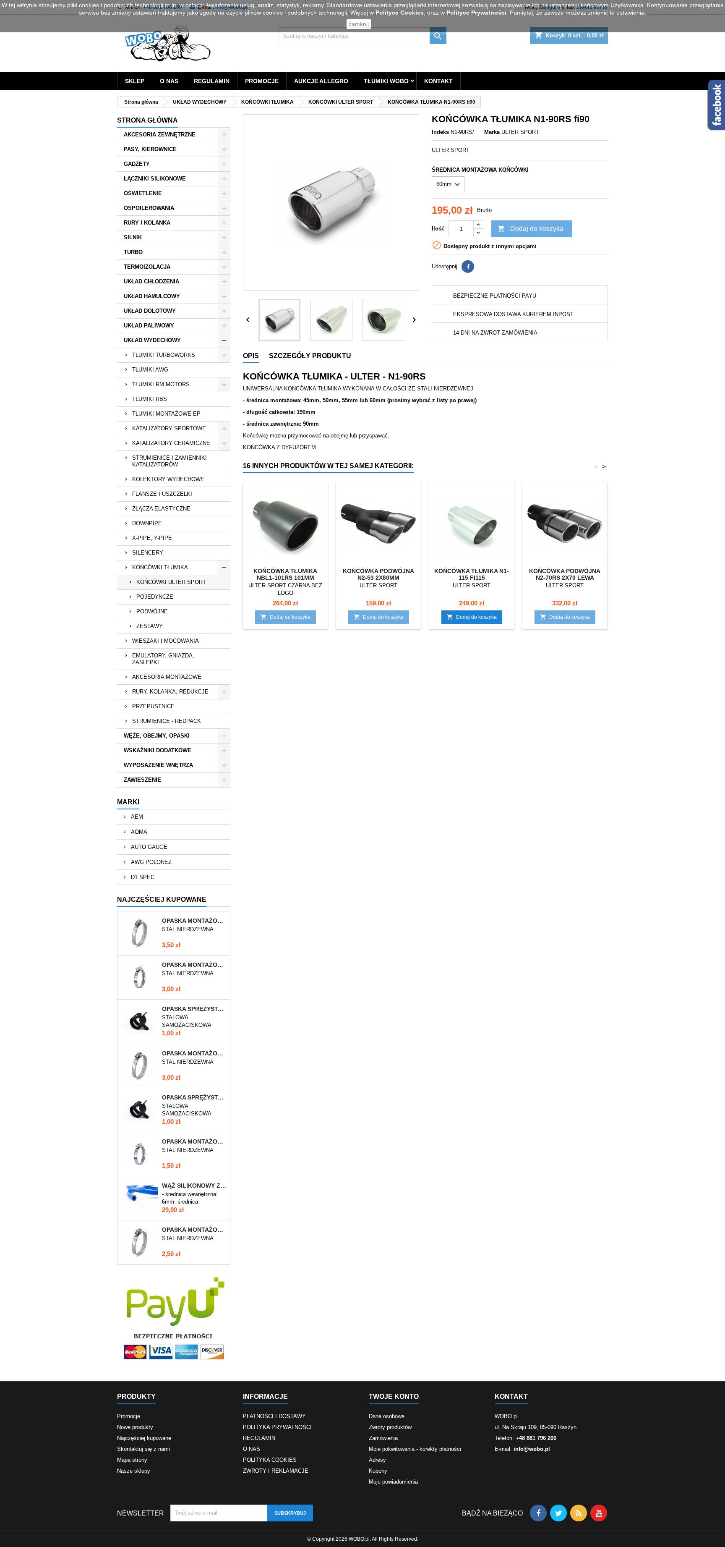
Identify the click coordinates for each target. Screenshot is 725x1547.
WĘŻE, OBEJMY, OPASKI (157, 736)
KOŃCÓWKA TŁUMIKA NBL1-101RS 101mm (285, 574)
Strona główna (147, 120)
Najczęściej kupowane (144, 1438)
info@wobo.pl (532, 1449)
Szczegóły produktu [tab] (310, 355)
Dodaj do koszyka (530, 229)
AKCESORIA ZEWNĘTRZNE (160, 134)
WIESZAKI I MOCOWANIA (165, 641)
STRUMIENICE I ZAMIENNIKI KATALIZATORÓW (169, 461)
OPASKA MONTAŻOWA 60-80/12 (194, 920)
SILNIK (133, 237)
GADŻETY (137, 164)
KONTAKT (438, 81)
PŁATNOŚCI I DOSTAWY (274, 1416)
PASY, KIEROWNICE (150, 149)
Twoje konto (394, 1396)
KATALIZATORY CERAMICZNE (171, 443)
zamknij (359, 24)
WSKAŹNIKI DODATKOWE (157, 750)
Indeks (440, 132)
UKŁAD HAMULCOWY (152, 296)
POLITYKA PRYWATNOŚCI (277, 1427)
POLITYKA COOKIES (270, 1460)
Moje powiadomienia (393, 1482)
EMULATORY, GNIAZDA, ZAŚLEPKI (163, 658)
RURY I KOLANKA (147, 223)
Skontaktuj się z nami (143, 1449)
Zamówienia (383, 1438)
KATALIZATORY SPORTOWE (169, 428)
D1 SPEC (141, 877)
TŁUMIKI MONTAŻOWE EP (166, 414)
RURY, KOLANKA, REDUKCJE (170, 691)
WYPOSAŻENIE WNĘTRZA (158, 765)
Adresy (377, 1460)
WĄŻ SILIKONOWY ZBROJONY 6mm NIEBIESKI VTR (194, 1185)
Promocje (128, 1416)
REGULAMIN (211, 81)
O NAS (169, 81)
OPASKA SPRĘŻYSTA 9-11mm (194, 1097)
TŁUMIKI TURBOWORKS (163, 355)
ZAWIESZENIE (142, 780)
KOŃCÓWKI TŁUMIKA (160, 567)
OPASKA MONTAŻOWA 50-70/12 (194, 1053)
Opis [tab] (251, 355)
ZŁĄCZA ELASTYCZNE (161, 508)
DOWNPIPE (147, 523)
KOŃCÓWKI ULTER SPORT (171, 582)
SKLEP (134, 81)
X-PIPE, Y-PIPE (152, 538)
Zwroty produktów (390, 1427)
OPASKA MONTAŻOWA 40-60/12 (194, 1229)
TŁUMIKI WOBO (386, 81)
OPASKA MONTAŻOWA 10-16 (194, 1141)
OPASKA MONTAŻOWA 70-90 (194, 964)
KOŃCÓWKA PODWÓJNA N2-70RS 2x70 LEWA (564, 574)
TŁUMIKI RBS (149, 399)
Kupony (378, 1471)
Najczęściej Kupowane (161, 899)
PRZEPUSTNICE (153, 706)
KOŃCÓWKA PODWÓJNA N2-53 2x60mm (378, 574)
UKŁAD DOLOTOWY (150, 311)
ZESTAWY (149, 626)
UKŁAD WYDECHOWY (152, 340)
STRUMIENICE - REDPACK (166, 721)
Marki (128, 802)
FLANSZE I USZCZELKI (162, 494)
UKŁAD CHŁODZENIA (151, 281)
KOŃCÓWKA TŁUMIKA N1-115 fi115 (471, 574)
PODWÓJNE (152, 611)
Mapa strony (132, 1460)
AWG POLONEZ (150, 862)
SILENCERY (147, 553)
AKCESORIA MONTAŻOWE (166, 677)
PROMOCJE (262, 81)
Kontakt (511, 1396)
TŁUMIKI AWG (150, 369)
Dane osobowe (386, 1416)
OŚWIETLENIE (143, 193)
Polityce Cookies (400, 12)
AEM (136, 817)
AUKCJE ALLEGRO (321, 81)
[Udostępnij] (468, 266)
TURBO (133, 252)
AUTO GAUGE (148, 847)
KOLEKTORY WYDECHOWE (168, 479)
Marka (492, 132)
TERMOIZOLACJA (147, 267)
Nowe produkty (135, 1427)
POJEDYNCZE (154, 597)
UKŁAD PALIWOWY (149, 325)
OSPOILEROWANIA (149, 208)
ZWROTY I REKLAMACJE (275, 1471)
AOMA (138, 832)
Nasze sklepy (133, 1471)
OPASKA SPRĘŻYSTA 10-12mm (194, 1008)
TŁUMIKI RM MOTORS (161, 384)
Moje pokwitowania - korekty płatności (415, 1449)
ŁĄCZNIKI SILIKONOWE (155, 178)
